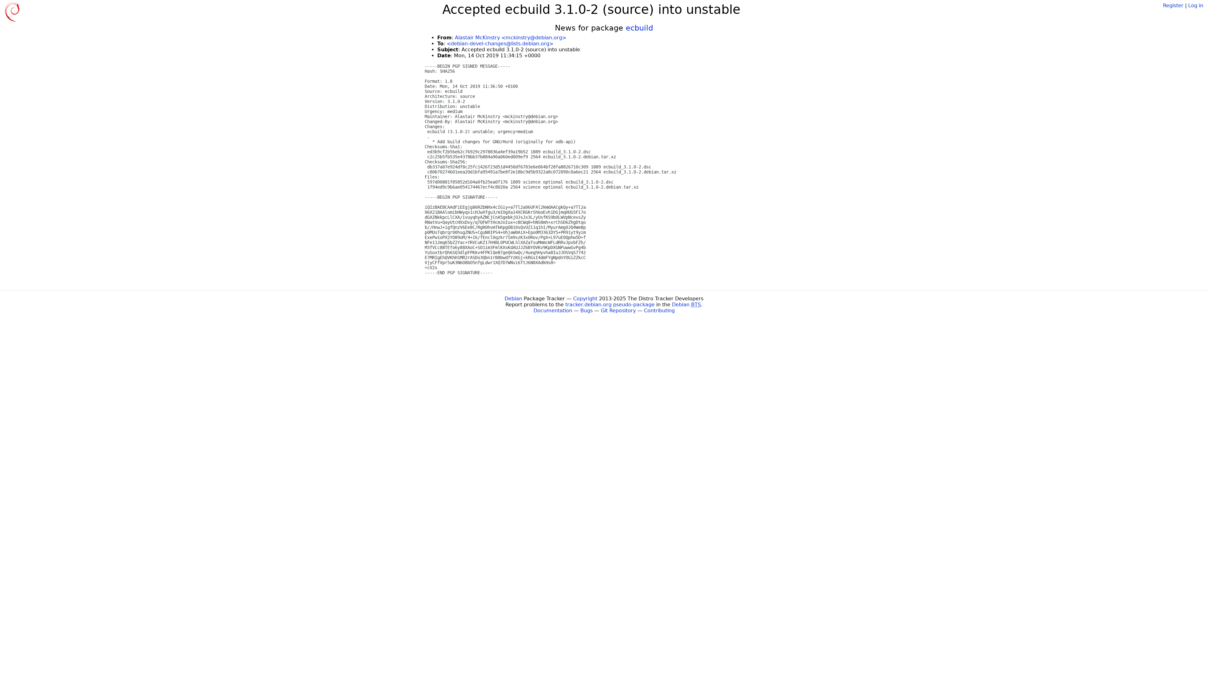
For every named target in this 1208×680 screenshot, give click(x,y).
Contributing (659, 311)
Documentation (553, 311)
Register (1173, 5)
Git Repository (618, 311)
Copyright (585, 299)
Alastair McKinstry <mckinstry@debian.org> (510, 38)
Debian (513, 299)
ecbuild (639, 28)
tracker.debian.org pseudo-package (610, 305)
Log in (1195, 5)
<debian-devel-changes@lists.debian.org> (500, 44)
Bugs (586, 311)
